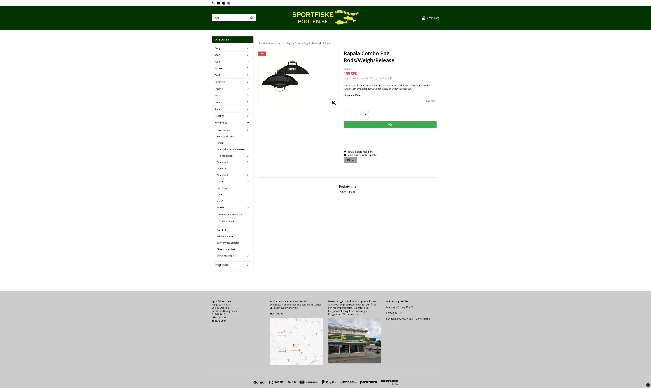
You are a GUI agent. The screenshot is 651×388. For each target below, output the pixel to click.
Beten (220, 200)
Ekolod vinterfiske (226, 249)
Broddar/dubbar (225, 136)
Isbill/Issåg (222, 187)
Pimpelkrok (223, 175)
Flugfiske (219, 75)
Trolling (218, 88)
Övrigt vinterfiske (226, 255)
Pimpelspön (223, 162)
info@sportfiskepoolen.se (226, 311)
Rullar (217, 61)
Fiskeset (218, 68)
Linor (217, 102)
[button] (430, 18)
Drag (217, 48)
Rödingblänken (225, 155)
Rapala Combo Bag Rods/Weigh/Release (308, 43)
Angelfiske (222, 229)
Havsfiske (219, 82)
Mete (217, 95)
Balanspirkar (223, 129)
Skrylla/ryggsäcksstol (228, 242)
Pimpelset (222, 168)
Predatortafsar (226, 220)
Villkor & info (219, 317)
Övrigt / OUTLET (223, 265)
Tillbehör (219, 115)
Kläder (217, 109)
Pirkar (220, 142)
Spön (217, 54)
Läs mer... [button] (431, 101)
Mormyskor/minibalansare (230, 149)
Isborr (220, 181)
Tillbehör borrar (225, 236)
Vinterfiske (220, 122)
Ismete (220, 207)
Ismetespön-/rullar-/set (231, 214)
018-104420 (218, 314)
